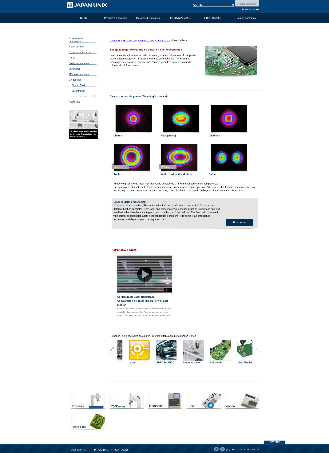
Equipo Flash (78, 85)
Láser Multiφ (78, 91)
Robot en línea (76, 46)
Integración (75, 68)
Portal (72, 57)
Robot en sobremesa (80, 52)
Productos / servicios (116, 18)
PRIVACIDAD (101, 450)
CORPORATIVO (79, 450)
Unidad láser (75, 80)
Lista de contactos (246, 18)
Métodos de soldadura (148, 18)
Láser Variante (79, 96)
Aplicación (74, 102)
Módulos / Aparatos (79, 74)
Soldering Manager (79, 63)
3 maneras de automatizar (76, 39)
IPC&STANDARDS (180, 18)
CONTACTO (121, 450)
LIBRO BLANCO (213, 18)
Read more (240, 222)
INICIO (83, 18)
